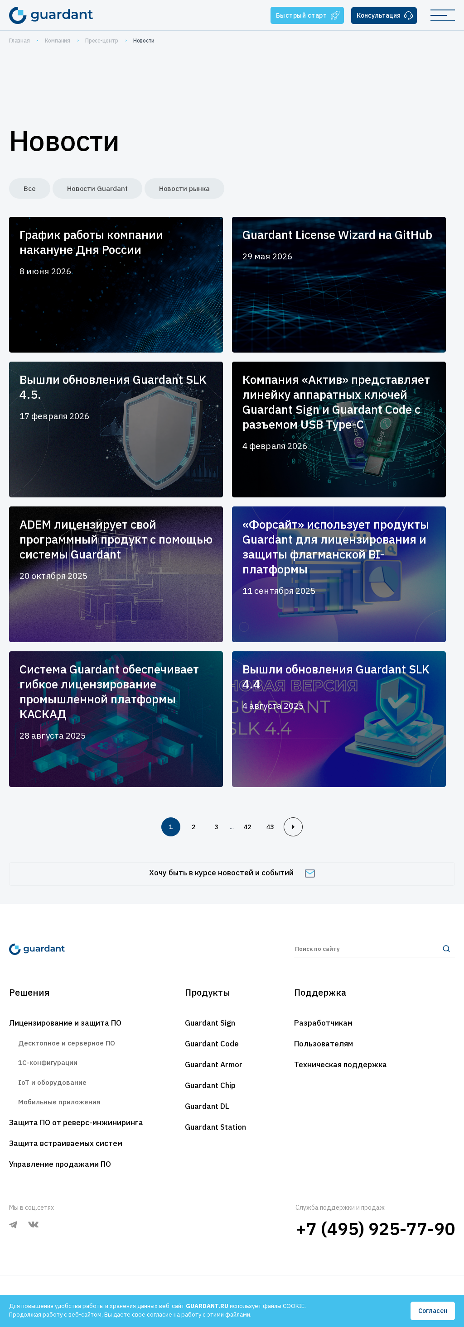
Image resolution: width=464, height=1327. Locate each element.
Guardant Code (212, 1044)
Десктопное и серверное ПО (66, 1043)
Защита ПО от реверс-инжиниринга (76, 1122)
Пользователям (323, 1044)
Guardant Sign (210, 1023)
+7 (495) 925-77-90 (375, 1228)
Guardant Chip (210, 1085)
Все (30, 188)
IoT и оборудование (52, 1082)
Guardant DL (207, 1106)
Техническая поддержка (340, 1064)
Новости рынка (184, 188)
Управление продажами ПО (60, 1164)
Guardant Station (215, 1127)
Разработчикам (323, 1023)
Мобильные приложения (59, 1102)
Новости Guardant (97, 188)
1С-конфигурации (47, 1062)
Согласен (432, 1311)
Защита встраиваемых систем (65, 1143)
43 (270, 827)
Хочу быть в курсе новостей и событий (221, 873)
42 (247, 827)
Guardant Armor (213, 1064)
